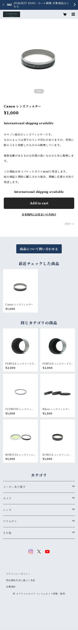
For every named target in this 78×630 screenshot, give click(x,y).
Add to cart (39, 203)
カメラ (7, 498)
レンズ (7, 510)
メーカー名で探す (14, 487)
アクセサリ (10, 521)
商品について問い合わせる (39, 249)
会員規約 (11, 586)
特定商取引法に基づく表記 (20, 580)
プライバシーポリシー (18, 574)
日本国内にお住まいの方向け (39, 214)
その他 (7, 533)
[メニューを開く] (71, 14)
